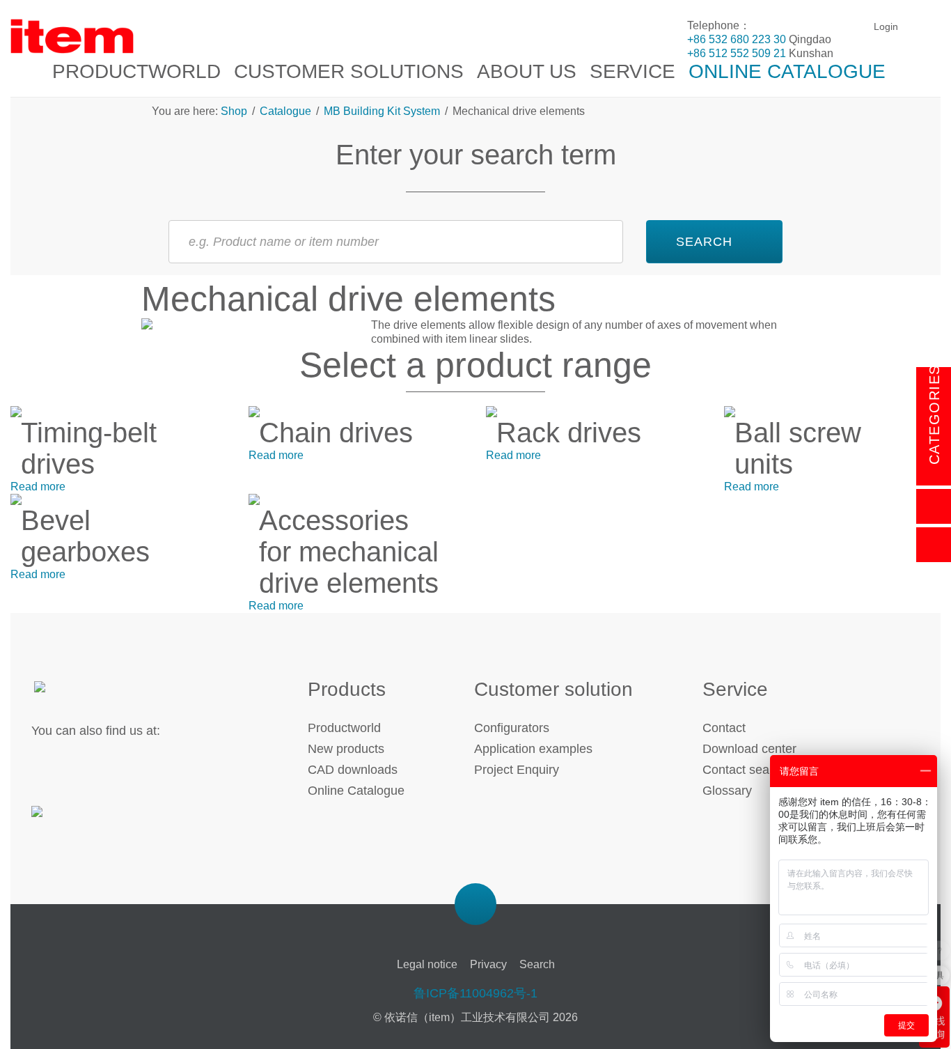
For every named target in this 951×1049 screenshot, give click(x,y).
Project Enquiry (516, 770)
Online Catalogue (356, 791)
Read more (37, 486)
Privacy (488, 964)
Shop (235, 111)
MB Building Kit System (382, 111)
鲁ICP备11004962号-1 (475, 993)
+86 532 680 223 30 (736, 39)
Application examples (533, 749)
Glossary (727, 791)
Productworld (344, 728)
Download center (749, 749)
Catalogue (285, 111)
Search (537, 964)
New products (346, 749)
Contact (724, 728)
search (704, 242)
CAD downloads (353, 770)
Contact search (744, 770)
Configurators (511, 728)
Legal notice (427, 964)
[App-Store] (78, 820)
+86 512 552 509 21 (736, 53)
